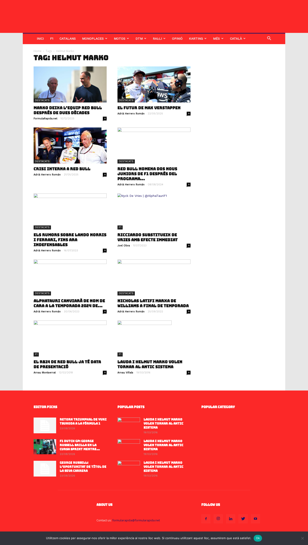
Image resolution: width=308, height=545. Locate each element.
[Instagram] (218, 518)
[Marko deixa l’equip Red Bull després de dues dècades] (70, 84)
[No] (302, 538)
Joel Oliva (123, 245)
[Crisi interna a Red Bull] (70, 145)
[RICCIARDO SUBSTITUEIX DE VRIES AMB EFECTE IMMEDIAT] (154, 211)
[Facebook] (205, 518)
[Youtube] (255, 518)
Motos (119, 38)
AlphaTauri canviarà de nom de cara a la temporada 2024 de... (69, 303)
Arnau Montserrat (45, 372)
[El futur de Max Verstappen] (154, 84)
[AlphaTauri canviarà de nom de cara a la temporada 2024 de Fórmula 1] (70, 277)
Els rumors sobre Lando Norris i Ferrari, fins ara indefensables (70, 240)
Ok (258, 538)
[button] (269, 39)
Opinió (177, 38)
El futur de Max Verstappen (149, 108)
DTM (139, 38)
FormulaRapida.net (45, 118)
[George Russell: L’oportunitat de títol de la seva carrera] (45, 469)
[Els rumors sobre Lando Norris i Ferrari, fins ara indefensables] (70, 211)
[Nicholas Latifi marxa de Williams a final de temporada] (154, 277)
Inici (40, 38)
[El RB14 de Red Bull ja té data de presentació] (70, 338)
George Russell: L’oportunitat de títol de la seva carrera (83, 467)
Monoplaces (93, 38)
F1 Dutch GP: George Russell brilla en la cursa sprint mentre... (80, 445)
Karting (196, 38)
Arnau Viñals (125, 372)
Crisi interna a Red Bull (62, 169)
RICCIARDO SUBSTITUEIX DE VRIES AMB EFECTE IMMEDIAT (147, 237)
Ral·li (157, 38)
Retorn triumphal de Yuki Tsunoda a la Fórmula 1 (83, 421)
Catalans (68, 38)
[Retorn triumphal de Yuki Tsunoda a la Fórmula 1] (45, 425)
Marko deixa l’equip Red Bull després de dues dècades (68, 110)
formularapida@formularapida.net (136, 520)
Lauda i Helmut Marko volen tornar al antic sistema (149, 364)
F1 (51, 38)
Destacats (42, 100)
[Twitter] (243, 518)
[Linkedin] (230, 518)
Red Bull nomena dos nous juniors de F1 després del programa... (147, 174)
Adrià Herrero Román (131, 113)
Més (216, 38)
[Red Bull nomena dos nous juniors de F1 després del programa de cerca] (154, 145)
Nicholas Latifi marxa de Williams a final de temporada (153, 303)
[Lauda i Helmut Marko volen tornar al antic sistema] (154, 338)
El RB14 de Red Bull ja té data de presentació (67, 364)
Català (236, 38)
